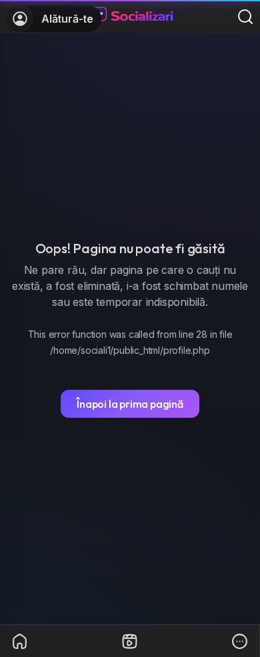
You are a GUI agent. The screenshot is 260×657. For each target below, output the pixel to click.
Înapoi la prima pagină (130, 403)
